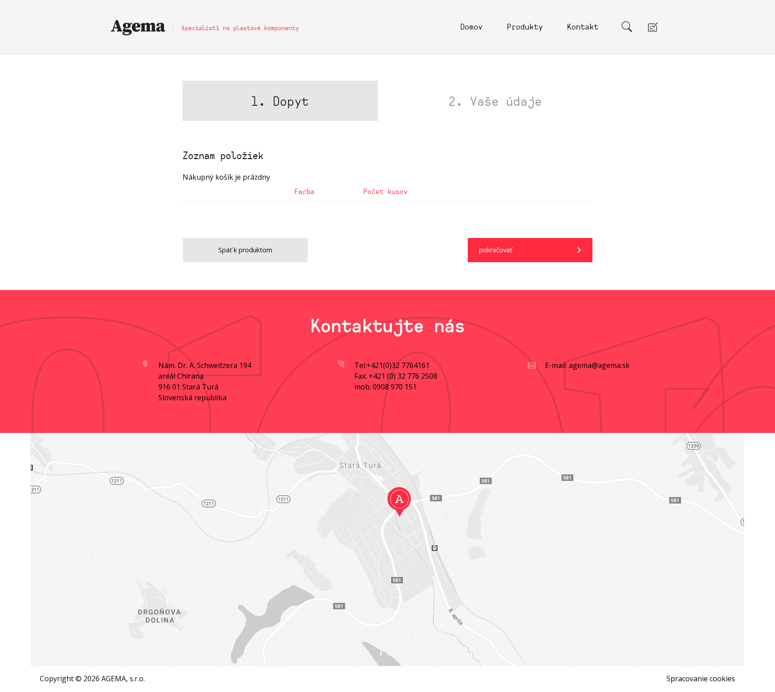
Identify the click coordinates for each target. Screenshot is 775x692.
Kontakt (582, 26)
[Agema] (205, 24)
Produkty (525, 26)
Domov (471, 26)
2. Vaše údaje (495, 100)
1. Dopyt (280, 100)
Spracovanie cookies (700, 678)
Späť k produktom (245, 250)
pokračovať (495, 250)
